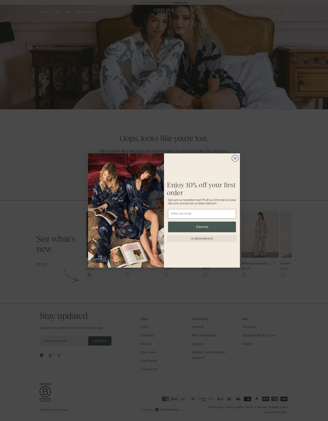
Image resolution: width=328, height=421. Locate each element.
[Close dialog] (235, 158)
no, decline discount (202, 238)
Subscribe (202, 226)
